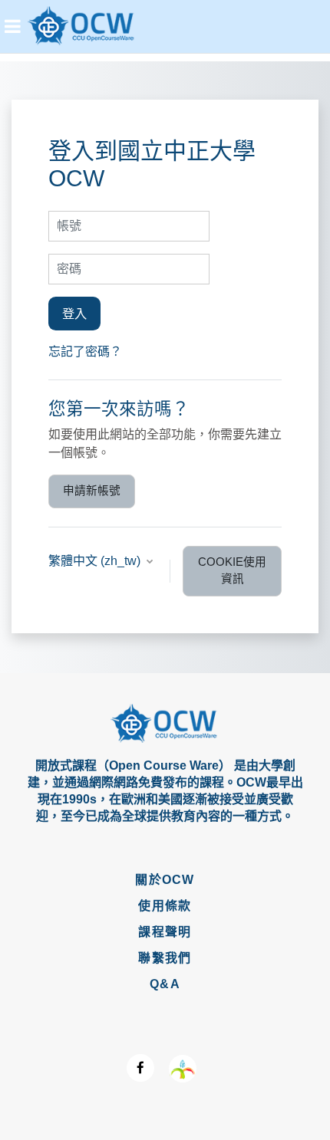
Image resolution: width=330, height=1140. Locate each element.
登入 (74, 313)
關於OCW (164, 879)
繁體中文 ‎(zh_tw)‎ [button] (96, 560)
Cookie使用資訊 (232, 570)
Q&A (165, 984)
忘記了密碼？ (85, 351)
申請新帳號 (91, 491)
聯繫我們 (164, 957)
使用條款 (164, 905)
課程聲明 (164, 931)
